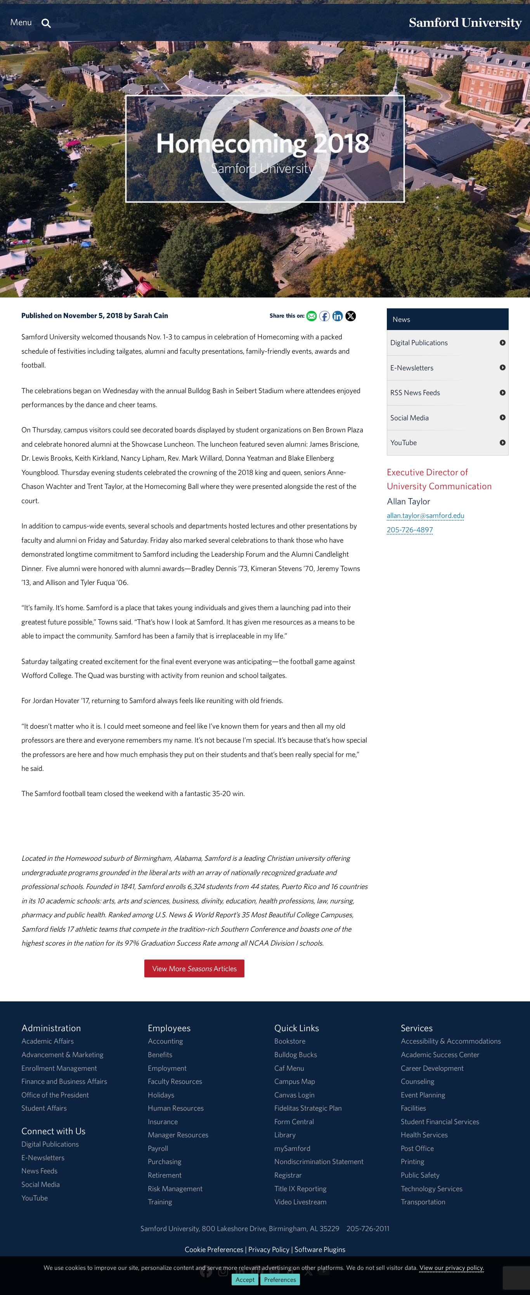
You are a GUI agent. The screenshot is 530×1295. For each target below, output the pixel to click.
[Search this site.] (46, 22)
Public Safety (420, 1175)
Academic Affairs (47, 1041)
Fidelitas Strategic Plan (308, 1108)
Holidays (161, 1094)
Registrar (288, 1175)
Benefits (160, 1054)
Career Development (432, 1068)
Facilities (413, 1108)
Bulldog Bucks (295, 1054)
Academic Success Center (440, 1054)
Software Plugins (319, 1249)
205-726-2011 (368, 1228)
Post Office (417, 1148)
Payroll (158, 1148)
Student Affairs (44, 1108)
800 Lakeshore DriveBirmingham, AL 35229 (270, 1228)
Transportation (423, 1201)
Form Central (294, 1121)
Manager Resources (178, 1134)
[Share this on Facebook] (324, 316)
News (401, 319)
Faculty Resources (175, 1081)
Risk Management (175, 1188)
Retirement (165, 1175)
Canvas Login (294, 1094)
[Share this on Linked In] (338, 316)
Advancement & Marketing (62, 1054)
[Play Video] (265, 149)
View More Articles (194, 968)
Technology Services (431, 1188)
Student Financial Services (440, 1121)
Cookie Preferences (214, 1249)
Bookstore (289, 1041)
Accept (245, 1279)
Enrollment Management (59, 1068)
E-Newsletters (411, 367)
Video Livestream (300, 1201)
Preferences (280, 1279)
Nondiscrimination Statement (319, 1161)
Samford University (171, 1228)
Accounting (165, 1041)
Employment (167, 1068)
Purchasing (165, 1161)
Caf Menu (289, 1068)
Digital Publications (419, 342)
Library (285, 1134)
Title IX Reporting (300, 1188)
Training (160, 1201)
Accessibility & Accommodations (451, 1041)
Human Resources (176, 1108)
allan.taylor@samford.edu (425, 515)
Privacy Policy (268, 1249)
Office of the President (55, 1094)
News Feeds (39, 1170)
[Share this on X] (350, 316)
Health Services (424, 1134)
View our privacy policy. (451, 1267)
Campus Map (294, 1081)
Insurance (163, 1121)
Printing (412, 1161)
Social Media (409, 417)
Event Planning (423, 1094)
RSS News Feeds (415, 392)
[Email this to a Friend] (311, 316)
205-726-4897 (410, 529)
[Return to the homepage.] (465, 29)
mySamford (292, 1148)
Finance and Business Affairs (64, 1081)
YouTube (403, 442)
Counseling (418, 1081)
